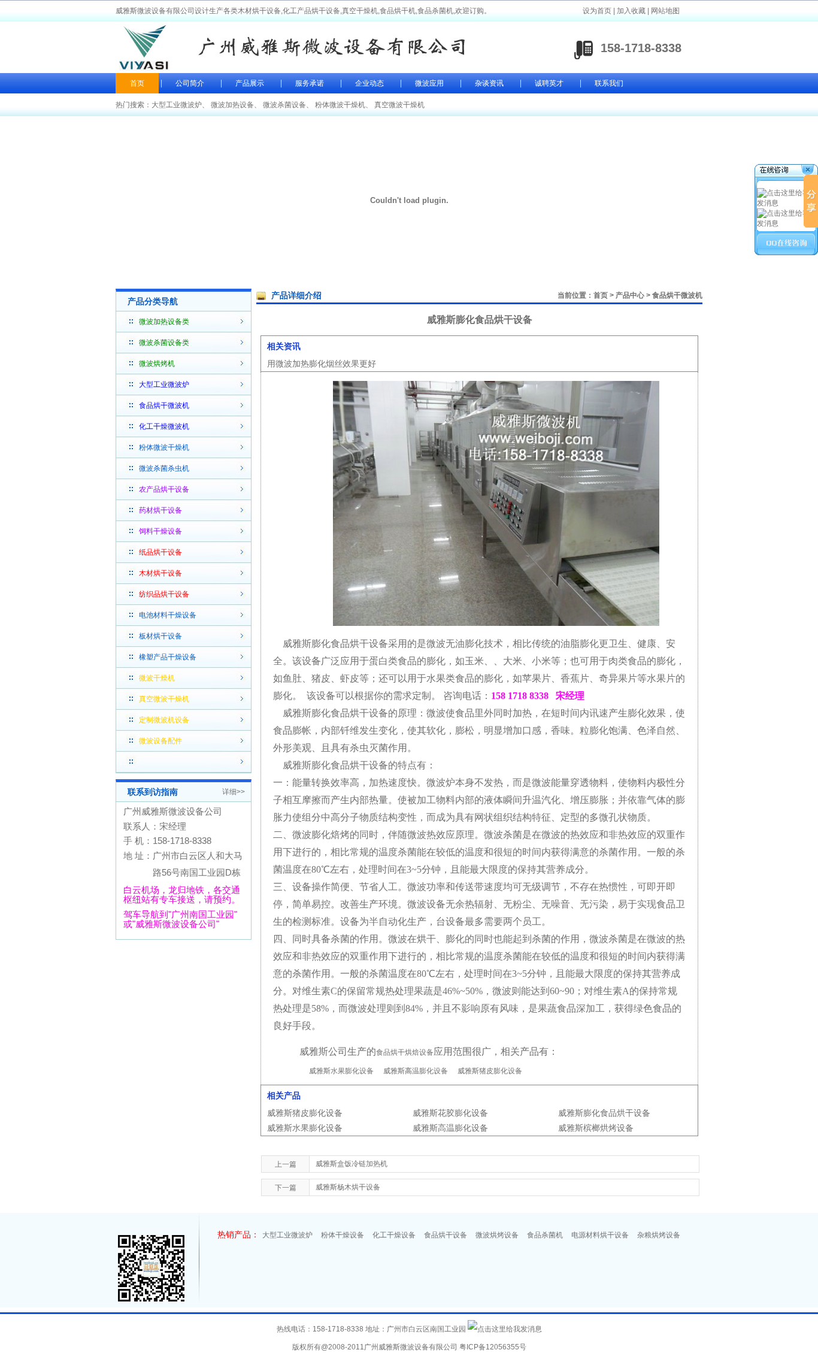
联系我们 (609, 83)
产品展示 (249, 83)
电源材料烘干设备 (600, 1235)
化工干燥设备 (394, 1235)
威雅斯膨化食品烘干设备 (604, 1113)
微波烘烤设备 (497, 1235)
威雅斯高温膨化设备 (415, 1071)
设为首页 (597, 11)
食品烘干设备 (445, 1235)
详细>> (233, 792)
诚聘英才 (549, 83)
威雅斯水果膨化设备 (341, 1071)
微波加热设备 (232, 105)
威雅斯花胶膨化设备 (450, 1113)
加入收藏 (631, 11)
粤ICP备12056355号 (492, 1347)
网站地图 (665, 11)
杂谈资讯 (489, 83)
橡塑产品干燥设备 (167, 657)
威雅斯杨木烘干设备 (348, 1187)
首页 (137, 83)
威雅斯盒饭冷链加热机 (351, 1164)
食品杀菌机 (545, 1235)
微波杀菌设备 (284, 105)
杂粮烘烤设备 (658, 1235)
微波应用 (429, 83)
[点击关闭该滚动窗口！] (787, 171)
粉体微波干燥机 (340, 105)
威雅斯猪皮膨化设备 (490, 1071)
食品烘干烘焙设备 (405, 1052)
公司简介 (189, 83)
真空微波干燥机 (399, 105)
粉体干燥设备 (342, 1235)
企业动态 (369, 83)
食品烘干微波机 (677, 295)
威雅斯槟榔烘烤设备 (596, 1128)
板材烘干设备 (160, 636)
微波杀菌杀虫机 (164, 468)
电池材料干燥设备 (167, 615)
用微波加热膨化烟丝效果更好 (321, 363)
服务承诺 (309, 83)
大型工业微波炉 (177, 105)
